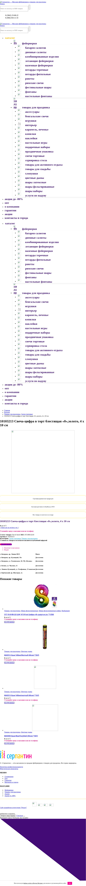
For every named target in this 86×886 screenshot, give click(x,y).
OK (70, 883)
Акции (7, 794)
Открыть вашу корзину (8, 816)
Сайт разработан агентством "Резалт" (13, 807)
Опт (6, 778)
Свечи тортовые (15, 538)
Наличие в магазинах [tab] (12, 548)
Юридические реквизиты (9, 769)
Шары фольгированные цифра (50, 611)
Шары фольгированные (29, 611)
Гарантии (8, 780)
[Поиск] (29, 7)
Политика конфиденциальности (11, 767)
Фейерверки (9, 790)
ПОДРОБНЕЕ (6, 544)
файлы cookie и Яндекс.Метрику (33, 883)
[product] (45, 596)
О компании (9, 776)
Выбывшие (66, 611)
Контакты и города (11, 782)
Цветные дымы (26, 651)
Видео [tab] (6, 550)
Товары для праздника (30, 538)
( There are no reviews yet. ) (9, 527)
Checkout (19, 816)
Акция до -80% (10, 796)
